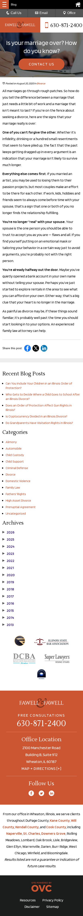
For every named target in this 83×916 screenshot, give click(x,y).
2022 (8, 561)
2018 (8, 589)
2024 (8, 546)
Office (71, 13)
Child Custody (15, 455)
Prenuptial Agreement (21, 507)
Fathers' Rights (16, 494)
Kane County (60, 820)
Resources (28, 900)
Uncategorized (16, 513)
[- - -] (4, 4)
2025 (8, 539)
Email (43, 13)
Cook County (56, 827)
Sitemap (52, 906)
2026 (8, 532)
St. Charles (31, 833)
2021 (8, 568)
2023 (8, 554)
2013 (8, 625)
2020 (8, 575)
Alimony (11, 442)
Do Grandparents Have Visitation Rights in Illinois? (39, 423)
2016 (8, 603)
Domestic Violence (18, 481)
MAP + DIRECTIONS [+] (41, 768)
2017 (8, 596)
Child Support (15, 461)
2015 (8, 610)
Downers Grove (53, 833)
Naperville (14, 833)
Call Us (16, 13)
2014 (8, 618)
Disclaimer (32, 906)
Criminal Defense (17, 468)
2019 (8, 582)
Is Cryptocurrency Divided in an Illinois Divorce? (36, 416)
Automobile (14, 448)
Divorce (41, 83)
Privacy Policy (52, 900)
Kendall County (27, 827)
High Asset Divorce (18, 500)
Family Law (13, 487)
